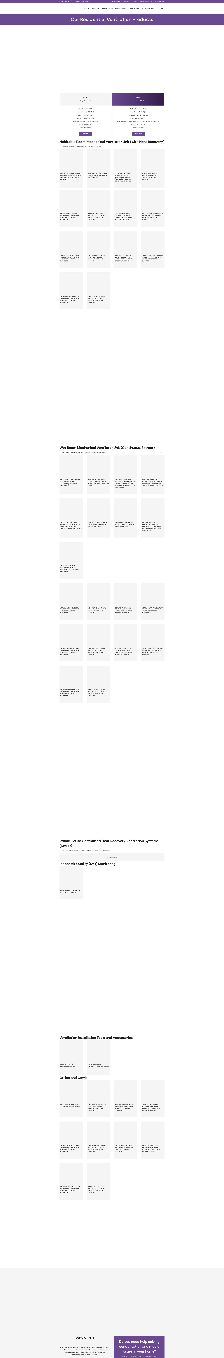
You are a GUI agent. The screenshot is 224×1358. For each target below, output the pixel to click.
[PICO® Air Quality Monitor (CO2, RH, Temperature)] (71, 868)
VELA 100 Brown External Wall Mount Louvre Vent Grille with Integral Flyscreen (69, 299)
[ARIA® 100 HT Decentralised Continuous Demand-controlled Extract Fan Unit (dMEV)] (71, 457)
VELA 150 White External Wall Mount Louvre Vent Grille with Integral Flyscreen (97, 217)
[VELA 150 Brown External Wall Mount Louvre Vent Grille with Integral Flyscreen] (71, 233)
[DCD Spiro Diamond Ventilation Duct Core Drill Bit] (98, 1042)
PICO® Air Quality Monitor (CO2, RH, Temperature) (70, 891)
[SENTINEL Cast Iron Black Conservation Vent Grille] (71, 1082)
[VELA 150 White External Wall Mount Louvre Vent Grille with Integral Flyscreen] (98, 192)
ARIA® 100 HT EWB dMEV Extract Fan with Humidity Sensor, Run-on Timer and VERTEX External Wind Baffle (71, 525)
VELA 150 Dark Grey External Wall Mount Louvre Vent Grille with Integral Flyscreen (152, 217)
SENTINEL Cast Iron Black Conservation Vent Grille (70, 1105)
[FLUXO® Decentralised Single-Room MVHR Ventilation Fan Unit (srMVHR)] (153, 151)
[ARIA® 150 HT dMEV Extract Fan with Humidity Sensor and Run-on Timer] (98, 500)
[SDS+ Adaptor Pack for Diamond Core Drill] (71, 1042)
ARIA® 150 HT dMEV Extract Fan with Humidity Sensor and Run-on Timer (97, 524)
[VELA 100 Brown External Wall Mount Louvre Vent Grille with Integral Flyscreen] (71, 274)
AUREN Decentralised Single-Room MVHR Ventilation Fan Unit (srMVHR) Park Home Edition (71, 176)
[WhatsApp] (71, 1)
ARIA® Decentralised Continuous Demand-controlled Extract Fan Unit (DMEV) (69, 568)
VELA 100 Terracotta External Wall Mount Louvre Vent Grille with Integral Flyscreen (124, 258)
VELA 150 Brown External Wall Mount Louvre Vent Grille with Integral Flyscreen (69, 258)
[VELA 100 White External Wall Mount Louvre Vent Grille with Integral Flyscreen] (71, 192)
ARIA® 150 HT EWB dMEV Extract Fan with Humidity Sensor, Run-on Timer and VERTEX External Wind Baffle (152, 482)
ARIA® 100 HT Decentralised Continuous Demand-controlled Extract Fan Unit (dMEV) (70, 482)
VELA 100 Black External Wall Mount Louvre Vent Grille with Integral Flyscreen (97, 299)
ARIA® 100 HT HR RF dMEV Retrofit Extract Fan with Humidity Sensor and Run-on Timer (98, 482)
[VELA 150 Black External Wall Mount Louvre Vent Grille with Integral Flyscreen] (98, 233)
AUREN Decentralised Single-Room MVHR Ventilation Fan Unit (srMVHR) (98, 175)
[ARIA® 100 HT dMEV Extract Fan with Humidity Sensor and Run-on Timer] (125, 500)
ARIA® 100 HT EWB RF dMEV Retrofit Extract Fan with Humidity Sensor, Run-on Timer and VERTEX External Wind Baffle (125, 483)
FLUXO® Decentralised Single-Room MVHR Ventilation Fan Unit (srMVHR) (150, 176)
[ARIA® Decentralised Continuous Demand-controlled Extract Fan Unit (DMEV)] (71, 544)
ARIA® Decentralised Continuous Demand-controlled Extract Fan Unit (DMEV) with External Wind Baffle (152, 526)
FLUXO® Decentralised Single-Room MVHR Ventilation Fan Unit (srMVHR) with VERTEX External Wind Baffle (123, 177)
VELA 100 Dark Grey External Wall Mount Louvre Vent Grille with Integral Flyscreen (152, 258)
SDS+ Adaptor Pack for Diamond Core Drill (68, 1065)
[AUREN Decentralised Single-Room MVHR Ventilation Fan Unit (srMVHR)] (98, 151)
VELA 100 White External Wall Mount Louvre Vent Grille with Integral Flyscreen (69, 217)
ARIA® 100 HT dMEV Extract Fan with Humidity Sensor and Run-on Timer (124, 524)
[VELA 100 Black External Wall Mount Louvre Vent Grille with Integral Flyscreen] (98, 274)
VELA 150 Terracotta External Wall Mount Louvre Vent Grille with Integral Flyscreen (124, 217)
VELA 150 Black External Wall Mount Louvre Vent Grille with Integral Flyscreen (97, 258)
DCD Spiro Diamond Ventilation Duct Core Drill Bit (98, 1066)
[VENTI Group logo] (69, 8)
